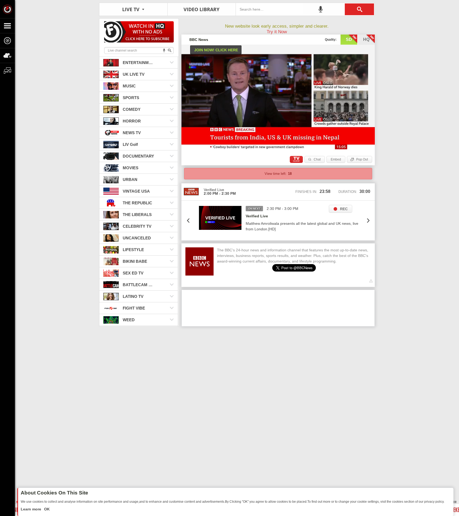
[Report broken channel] (371, 281)
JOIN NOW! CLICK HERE (216, 50)
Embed (336, 159)
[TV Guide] (296, 159)
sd (349, 39)
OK (46, 509)
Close (453, 501)
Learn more (31, 509)
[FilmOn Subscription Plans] (139, 32)
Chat (317, 159)
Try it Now (277, 31)
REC (344, 209)
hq (366, 39)
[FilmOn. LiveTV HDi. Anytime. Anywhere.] (7, 9)
